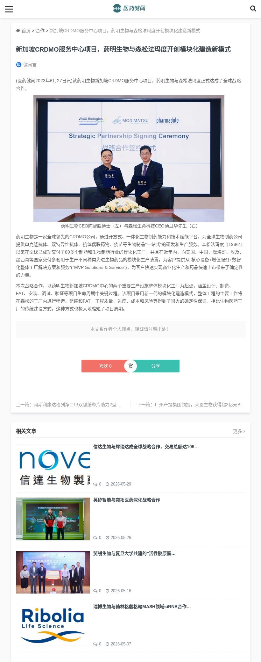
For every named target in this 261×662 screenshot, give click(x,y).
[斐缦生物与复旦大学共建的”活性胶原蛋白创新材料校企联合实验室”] (53, 571)
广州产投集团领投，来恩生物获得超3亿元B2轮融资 (205, 404)
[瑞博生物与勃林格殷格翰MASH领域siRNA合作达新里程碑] (53, 625)
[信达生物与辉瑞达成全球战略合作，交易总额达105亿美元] (53, 465)
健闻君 (30, 64)
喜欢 (105, 366)
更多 (237, 431)
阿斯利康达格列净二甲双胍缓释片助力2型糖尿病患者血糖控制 (95, 404)
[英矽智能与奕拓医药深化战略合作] (53, 518)
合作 (40, 30)
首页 (26, 30)
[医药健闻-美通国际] (131, 8)
